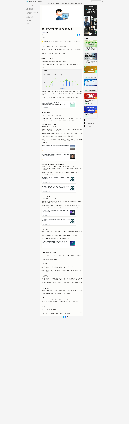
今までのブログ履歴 (29, 8)
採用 (81, 3)
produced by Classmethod (37, 1)
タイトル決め (29, 19)
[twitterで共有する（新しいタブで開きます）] (81, 35)
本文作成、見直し (30, 21)
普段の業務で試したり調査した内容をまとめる (32, 13)
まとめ (27, 24)
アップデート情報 (30, 14)
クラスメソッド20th (45, 32)
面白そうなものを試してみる (31, 11)
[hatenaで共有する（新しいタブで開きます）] (77, 35)
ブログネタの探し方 (29, 9)
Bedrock (57, 3)
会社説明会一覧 (91, 123)
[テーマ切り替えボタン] (102, 1)
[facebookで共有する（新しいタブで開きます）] (79, 35)
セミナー (68, 3)
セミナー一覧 (90, 120)
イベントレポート (30, 16)
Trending (48, 3)
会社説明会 (73, 3)
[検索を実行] (91, 1)
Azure (66, 3)
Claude (54, 3)
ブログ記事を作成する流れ (30, 17)
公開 (28, 23)
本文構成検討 (29, 20)
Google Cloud (62, 3)
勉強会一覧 (91, 126)
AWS (51, 3)
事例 (79, 3)
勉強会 (76, 3)
